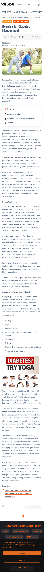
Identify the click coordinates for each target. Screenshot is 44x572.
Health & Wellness (21, 21)
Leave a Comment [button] (34, 506)
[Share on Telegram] (19, 37)
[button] (40, 5)
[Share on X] (11, 37)
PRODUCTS (7, 21)
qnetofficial (6, 43)
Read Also (10, 123)
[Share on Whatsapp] (15, 37)
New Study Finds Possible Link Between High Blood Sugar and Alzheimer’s (18, 493)
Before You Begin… (14, 114)
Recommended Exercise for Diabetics (21, 119)
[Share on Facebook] (8, 37)
